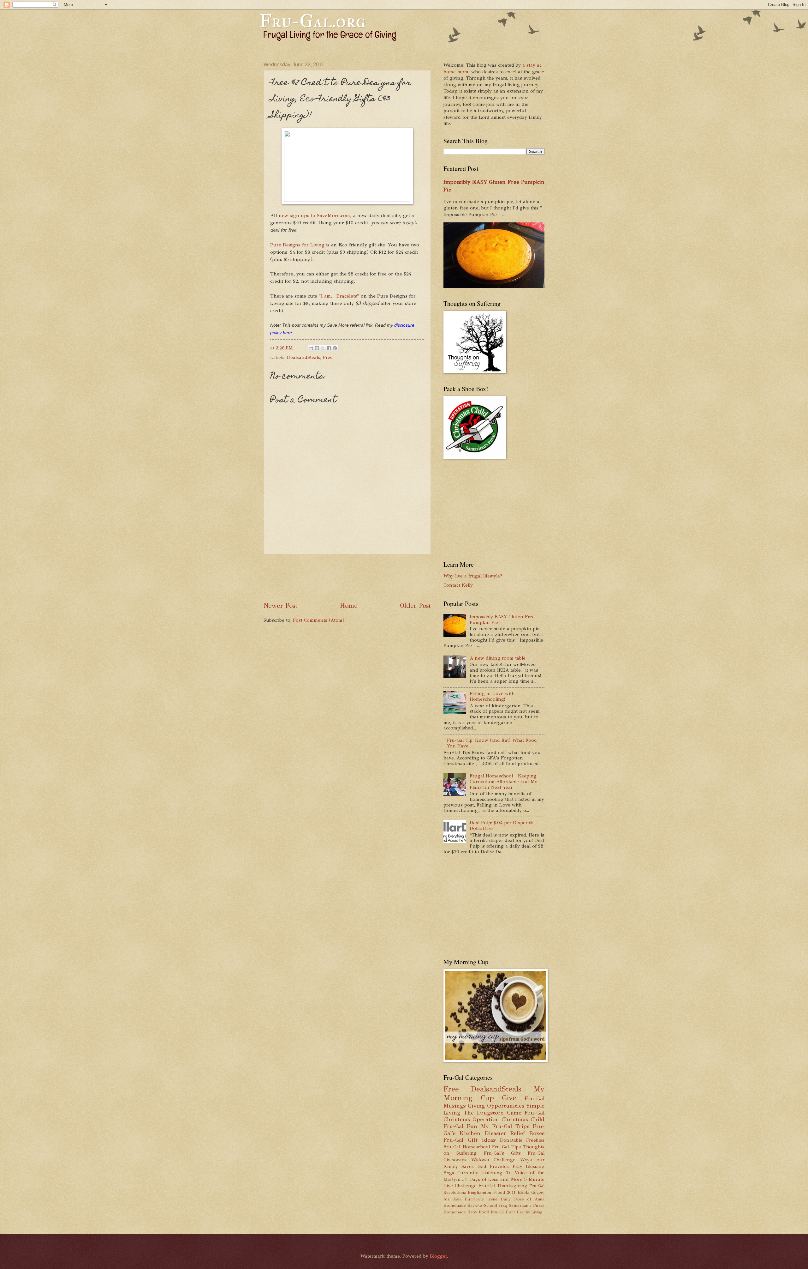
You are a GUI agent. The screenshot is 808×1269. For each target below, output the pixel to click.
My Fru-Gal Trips (505, 1126)
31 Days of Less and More (492, 1179)
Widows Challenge (493, 1160)
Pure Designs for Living (297, 245)
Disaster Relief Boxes (515, 1133)
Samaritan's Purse (526, 1205)
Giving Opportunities (496, 1105)
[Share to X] (323, 348)
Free (328, 357)
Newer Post (280, 605)
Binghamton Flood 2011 (491, 1192)
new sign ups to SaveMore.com (314, 215)
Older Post (415, 605)
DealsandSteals (303, 357)
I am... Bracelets (339, 296)
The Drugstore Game (492, 1112)
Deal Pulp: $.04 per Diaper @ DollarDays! (501, 825)
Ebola (523, 1192)
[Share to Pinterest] (335, 348)
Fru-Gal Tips (506, 1147)
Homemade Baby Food (466, 1212)
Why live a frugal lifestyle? (472, 576)
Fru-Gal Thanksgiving (503, 1185)
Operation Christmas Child (508, 1119)
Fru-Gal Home (503, 1212)
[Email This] (311, 348)
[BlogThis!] (317, 348)
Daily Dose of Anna (522, 1199)
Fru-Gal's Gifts (502, 1153)
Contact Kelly (458, 585)
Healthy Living (529, 1212)
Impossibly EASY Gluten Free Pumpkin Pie (502, 619)
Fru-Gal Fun (460, 1126)
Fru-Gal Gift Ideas (469, 1139)
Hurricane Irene (481, 1199)
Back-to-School (482, 1205)
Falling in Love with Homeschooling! (492, 696)
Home (349, 605)
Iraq (503, 1205)
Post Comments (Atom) (318, 620)
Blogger (438, 1256)
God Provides (493, 1166)
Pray (517, 1166)
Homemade (454, 1205)
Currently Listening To (484, 1172)
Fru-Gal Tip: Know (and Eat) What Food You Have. (492, 743)
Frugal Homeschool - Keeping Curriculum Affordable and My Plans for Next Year (503, 781)
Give (509, 1098)
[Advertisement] (378, 578)
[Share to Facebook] (329, 348)
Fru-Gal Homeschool (466, 1147)
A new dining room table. (498, 658)
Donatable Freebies (522, 1140)
